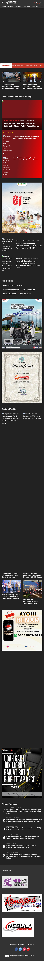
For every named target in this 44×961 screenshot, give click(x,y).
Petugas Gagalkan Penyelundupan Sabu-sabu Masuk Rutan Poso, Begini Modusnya (21, 125)
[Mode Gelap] (36, 2)
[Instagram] (24, 949)
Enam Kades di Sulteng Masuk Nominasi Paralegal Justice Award (25, 159)
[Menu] (3, 2)
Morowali (19, 241)
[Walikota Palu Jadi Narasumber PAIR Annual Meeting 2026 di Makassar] (32, 492)
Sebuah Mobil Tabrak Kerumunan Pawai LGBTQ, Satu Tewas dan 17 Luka (24, 829)
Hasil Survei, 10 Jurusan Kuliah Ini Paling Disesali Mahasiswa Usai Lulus (21, 846)
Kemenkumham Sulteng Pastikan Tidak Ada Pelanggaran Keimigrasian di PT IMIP (29, 246)
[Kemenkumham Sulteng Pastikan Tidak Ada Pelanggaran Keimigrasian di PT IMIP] (8, 245)
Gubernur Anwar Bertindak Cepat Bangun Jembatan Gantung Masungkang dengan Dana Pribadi (23, 856)
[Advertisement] (22, 30)
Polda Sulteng (9, 294)
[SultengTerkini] (11, 2)
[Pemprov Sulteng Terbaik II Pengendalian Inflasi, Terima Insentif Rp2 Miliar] (11, 586)
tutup (6, 956)
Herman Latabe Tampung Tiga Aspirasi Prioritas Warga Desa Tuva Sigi (32, 86)
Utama (17, 120)
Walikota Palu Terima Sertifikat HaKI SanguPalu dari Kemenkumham (26, 137)
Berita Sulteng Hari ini (13, 286)
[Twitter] (20, 949)
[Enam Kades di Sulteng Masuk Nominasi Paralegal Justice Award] (7, 166)
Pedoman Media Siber (18, 945)
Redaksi (31, 945)
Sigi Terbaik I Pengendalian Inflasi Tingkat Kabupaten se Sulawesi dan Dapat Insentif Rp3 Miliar (31, 601)
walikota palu (29, 290)
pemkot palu (25, 294)
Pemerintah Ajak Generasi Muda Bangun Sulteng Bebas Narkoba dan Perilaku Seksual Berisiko (24, 820)
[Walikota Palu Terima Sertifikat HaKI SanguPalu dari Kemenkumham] (7, 144)
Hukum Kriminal (9, 120)
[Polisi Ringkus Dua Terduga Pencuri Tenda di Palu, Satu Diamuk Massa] (11, 77)
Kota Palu (19, 258)
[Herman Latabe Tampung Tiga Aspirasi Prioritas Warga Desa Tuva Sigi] (32, 77)
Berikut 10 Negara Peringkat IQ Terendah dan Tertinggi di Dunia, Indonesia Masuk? (22, 837)
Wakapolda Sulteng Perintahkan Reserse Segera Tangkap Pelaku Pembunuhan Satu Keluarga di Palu (23, 811)
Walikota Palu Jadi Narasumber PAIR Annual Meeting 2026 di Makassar (32, 575)
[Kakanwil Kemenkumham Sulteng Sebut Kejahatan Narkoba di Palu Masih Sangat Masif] (8, 263)
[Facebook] (16, 949)
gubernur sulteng (11, 290)
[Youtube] (28, 949)
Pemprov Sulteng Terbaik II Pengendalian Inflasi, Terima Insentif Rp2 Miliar (11, 596)
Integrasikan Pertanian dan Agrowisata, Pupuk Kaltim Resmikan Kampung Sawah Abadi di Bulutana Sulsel (11, 575)
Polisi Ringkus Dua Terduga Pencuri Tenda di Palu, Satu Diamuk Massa (11, 86)
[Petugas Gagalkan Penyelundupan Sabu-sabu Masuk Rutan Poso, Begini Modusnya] (22, 115)
